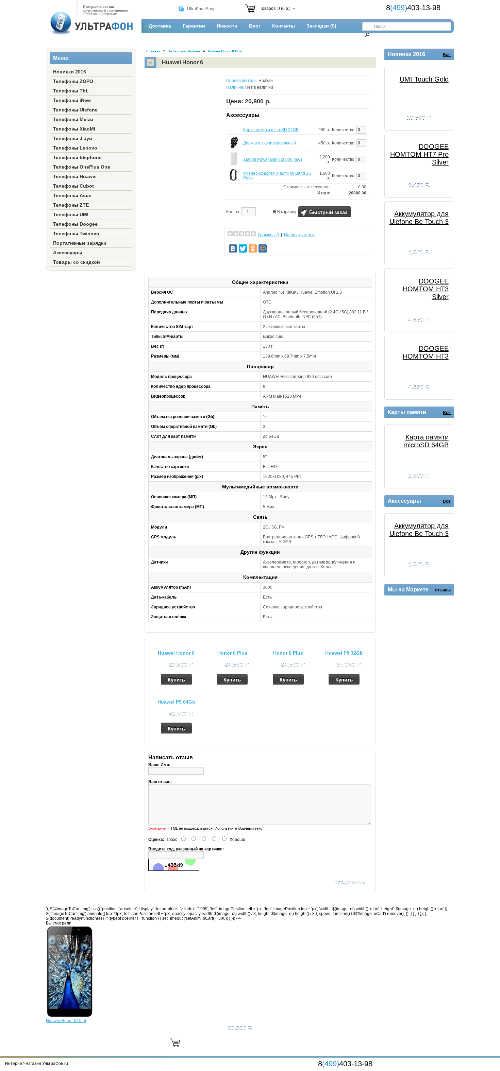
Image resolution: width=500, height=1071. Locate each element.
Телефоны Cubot (73, 186)
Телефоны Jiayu (72, 138)
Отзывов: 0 (268, 234)
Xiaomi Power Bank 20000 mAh (272, 159)
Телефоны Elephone (77, 157)
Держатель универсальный (269, 143)
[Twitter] (243, 248)
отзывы (443, 590)
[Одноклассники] (253, 248)
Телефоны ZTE (71, 205)
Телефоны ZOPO (73, 81)
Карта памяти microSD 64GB (426, 441)
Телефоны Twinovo (76, 233)
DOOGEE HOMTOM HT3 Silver (426, 288)
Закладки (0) (321, 26)
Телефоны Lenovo (75, 148)
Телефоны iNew (72, 100)
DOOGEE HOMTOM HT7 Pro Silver (419, 154)
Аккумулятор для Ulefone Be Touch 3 (419, 217)
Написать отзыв (299, 234)
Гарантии (194, 26)
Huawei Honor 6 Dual (225, 51)
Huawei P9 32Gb (344, 653)
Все (447, 54)
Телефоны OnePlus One (81, 167)
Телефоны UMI (70, 214)
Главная (153, 51)
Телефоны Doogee (75, 224)
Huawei (266, 80)
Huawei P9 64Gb (176, 702)
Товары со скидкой (76, 262)
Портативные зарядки (79, 243)
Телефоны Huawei (75, 176)
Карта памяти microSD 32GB (271, 129)
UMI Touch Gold (424, 79)
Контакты (283, 26)
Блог (255, 26)
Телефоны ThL (71, 90)
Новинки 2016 (69, 71)
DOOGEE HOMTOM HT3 (426, 352)
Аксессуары (67, 252)
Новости (227, 26)
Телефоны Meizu (73, 119)
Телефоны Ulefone (75, 110)
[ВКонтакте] (233, 248)
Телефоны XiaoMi (74, 129)
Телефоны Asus (72, 195)
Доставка (160, 26)
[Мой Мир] (263, 248)
